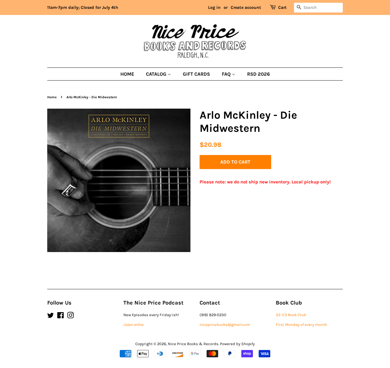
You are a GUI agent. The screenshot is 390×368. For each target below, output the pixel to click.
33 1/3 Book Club (291, 314)
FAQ (227, 74)
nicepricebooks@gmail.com (225, 324)
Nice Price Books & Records (193, 343)
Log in (214, 7)
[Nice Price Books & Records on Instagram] (70, 316)
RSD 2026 (258, 74)
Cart (282, 7)
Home (127, 74)
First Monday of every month (301, 324)
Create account (246, 7)
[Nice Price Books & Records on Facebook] (60, 316)
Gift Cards (196, 74)
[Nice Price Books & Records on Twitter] (50, 316)
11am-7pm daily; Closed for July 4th (82, 7)
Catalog (157, 74)
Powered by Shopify (237, 343)
